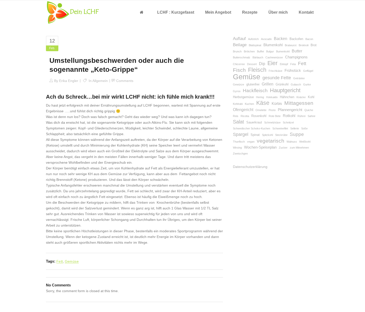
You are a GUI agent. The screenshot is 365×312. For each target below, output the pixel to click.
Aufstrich (253, 39)
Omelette (261, 110)
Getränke (299, 78)
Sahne (311, 116)
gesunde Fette (276, 77)
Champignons (296, 57)
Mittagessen (298, 103)
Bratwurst (290, 45)
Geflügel (308, 70)
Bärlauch (258, 57)
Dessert (252, 64)
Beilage (240, 44)
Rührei (301, 116)
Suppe (297, 134)
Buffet (260, 51)
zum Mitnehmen (299, 147)
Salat (238, 121)
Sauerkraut (254, 122)
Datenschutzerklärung (250, 167)
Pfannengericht (290, 110)
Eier (272, 63)
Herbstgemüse (243, 97)
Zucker (283, 147)
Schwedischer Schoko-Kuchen (251, 128)
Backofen (296, 39)
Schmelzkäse (272, 122)
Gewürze (238, 84)
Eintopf (284, 64)
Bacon (309, 39)
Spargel (240, 134)
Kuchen (249, 103)
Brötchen (249, 51)
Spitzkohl (267, 134)
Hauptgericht (285, 90)
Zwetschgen (240, 153)
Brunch (237, 51)
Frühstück (293, 71)
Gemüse (72, 261)
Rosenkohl (258, 116)
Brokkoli (303, 45)
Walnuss (292, 141)
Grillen (267, 84)
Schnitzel (288, 122)
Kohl (311, 97)
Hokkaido (272, 97)
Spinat (255, 135)
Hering (260, 97)
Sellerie (294, 128)
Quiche (308, 110)
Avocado (266, 39)
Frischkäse (275, 70)
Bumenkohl (283, 51)
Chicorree (239, 64)
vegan (251, 141)
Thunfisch (239, 141)
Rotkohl (289, 116)
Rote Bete (275, 116)
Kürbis (277, 104)
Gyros (237, 91)
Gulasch (296, 84)
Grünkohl (282, 84)
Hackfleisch (255, 90)
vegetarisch (270, 141)
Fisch (239, 70)
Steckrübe (281, 134)
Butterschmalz (241, 57)
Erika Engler (68, 81)
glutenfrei (252, 84)
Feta (293, 64)
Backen (280, 39)
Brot (314, 45)
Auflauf (239, 38)
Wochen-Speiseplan (260, 147)
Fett (59, 261)
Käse (262, 103)
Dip (262, 64)
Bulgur (270, 51)
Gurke (307, 84)
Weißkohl (304, 141)
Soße (304, 128)
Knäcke (301, 97)
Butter (297, 51)
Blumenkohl (273, 45)
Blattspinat (255, 45)
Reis (235, 116)
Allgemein (100, 81)
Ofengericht (243, 110)
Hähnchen (287, 97)
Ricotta (245, 116)
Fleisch (257, 70)
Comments (124, 81)
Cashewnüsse (274, 57)
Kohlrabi (238, 103)
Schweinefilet (280, 128)
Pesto (272, 110)
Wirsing (237, 147)
